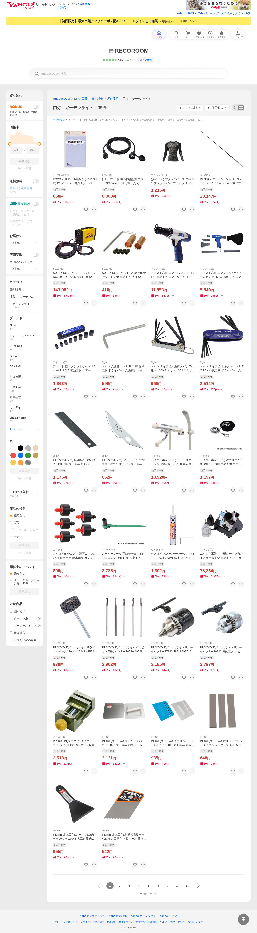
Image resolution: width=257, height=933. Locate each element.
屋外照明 (112, 98)
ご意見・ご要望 (194, 921)
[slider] (9, 144)
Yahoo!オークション (143, 915)
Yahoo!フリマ (168, 915)
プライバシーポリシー (66, 921)
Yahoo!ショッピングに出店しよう (219, 13)
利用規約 (111, 921)
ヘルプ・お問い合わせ (172, 921)
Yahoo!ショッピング (93, 915)
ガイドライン (126, 921)
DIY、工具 (80, 98)
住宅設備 (97, 98)
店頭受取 (16, 254)
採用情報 (152, 921)
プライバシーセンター (92, 921)
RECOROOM (61, 98)
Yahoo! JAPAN (186, 13)
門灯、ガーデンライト (73, 107)
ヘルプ (246, 13)
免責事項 (140, 921)
